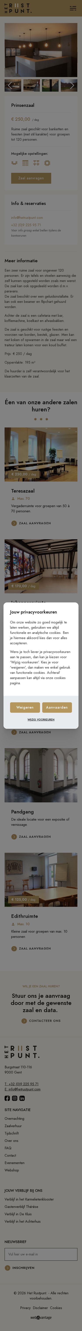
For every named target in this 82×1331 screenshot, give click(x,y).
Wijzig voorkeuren (41, 720)
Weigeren (25, 707)
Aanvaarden (57, 707)
